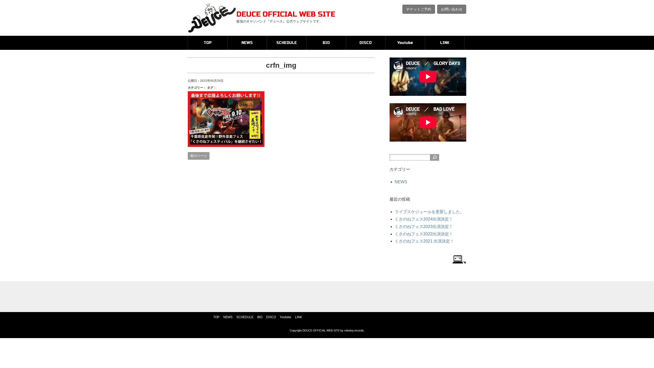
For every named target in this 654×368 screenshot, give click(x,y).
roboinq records (354, 330)
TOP (208, 43)
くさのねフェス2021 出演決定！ (424, 241)
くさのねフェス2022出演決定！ (424, 234)
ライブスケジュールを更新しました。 (429, 212)
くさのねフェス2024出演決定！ (424, 219)
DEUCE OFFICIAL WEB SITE (285, 14)
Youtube (405, 43)
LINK (444, 43)
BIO (326, 43)
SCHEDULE (286, 43)
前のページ (198, 156)
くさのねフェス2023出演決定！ (424, 226)
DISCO (365, 43)
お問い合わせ (451, 9)
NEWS (247, 43)
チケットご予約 (418, 9)
